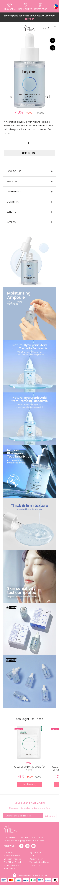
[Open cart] (55, 27)
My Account (35, 852)
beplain (29, 763)
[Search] (49, 27)
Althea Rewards (11, 865)
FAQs (31, 855)
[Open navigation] (4, 28)
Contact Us (34, 865)
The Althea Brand (12, 862)
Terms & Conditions (39, 862)
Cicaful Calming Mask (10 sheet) (29, 768)
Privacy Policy (36, 858)
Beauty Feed (10, 868)
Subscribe (50, 816)
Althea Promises (12, 855)
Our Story (8, 852)
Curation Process (12, 858)
